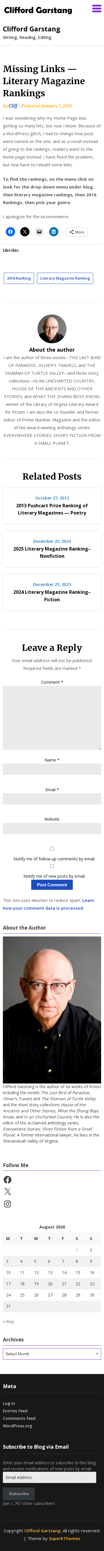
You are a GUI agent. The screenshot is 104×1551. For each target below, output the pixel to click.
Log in (9, 1403)
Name (52, 760)
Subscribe (19, 1493)
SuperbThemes (64, 1538)
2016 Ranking (19, 278)
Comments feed (19, 1418)
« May (8, 1321)
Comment (52, 682)
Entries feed (15, 1411)
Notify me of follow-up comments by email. (54, 859)
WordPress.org (17, 1425)
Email (52, 789)
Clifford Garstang (31, 28)
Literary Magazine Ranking (65, 278)
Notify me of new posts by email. (54, 876)
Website (52, 819)
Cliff (13, 106)
